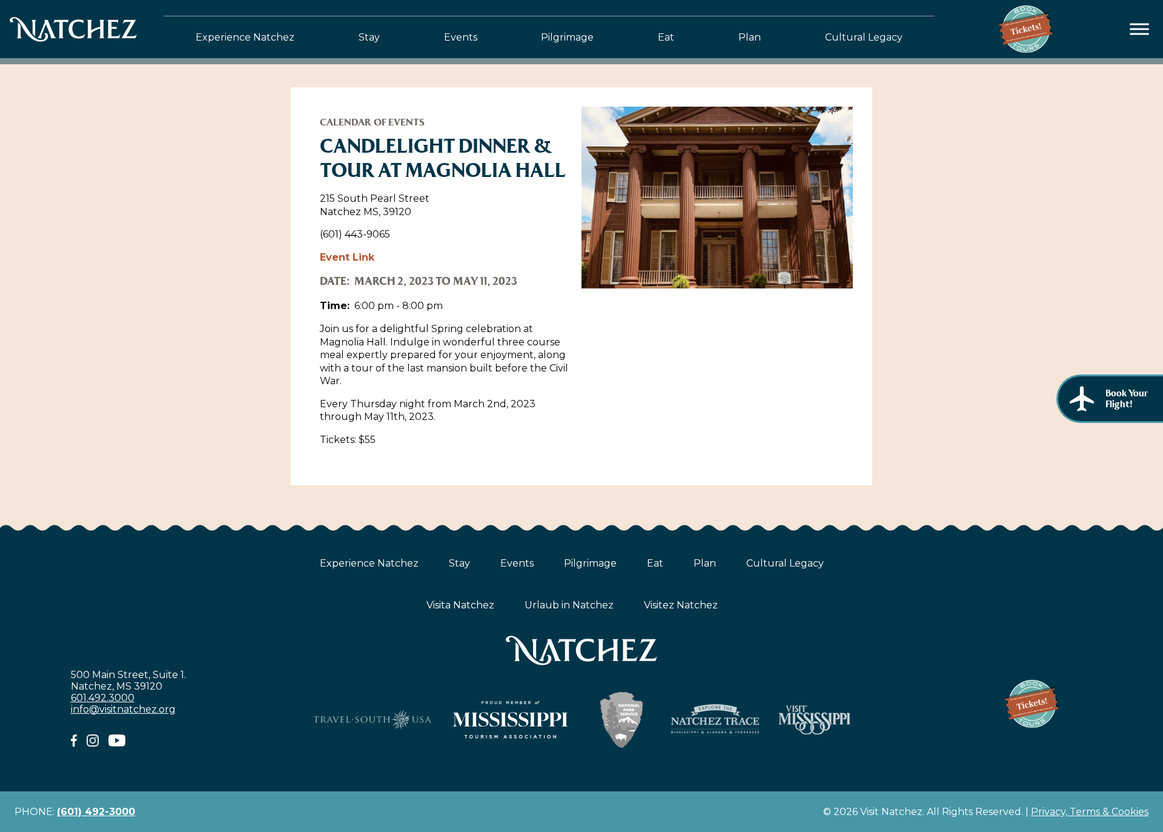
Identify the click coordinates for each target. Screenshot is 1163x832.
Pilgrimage (567, 37)
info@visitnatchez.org (123, 709)
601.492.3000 (102, 698)
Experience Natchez (245, 37)
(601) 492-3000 (96, 811)
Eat (666, 37)
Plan (749, 37)
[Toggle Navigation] (1139, 29)
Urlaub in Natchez (569, 605)
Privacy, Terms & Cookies (1089, 811)
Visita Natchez (460, 605)
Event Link (347, 257)
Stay (369, 37)
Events (460, 37)
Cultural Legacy (864, 37)
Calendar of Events (372, 122)
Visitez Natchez (681, 605)
